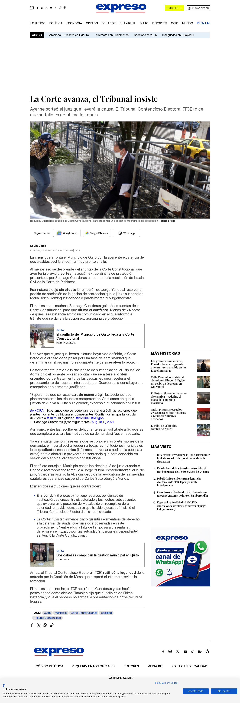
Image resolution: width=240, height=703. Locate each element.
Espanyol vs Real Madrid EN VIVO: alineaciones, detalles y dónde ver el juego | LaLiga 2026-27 (182, 505)
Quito (47, 613)
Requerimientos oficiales (93, 666)
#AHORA (37, 410)
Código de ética (49, 666)
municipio (61, 613)
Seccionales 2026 (145, 35)
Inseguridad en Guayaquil (178, 35)
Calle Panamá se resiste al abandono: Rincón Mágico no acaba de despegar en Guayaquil (168, 381)
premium (203, 23)
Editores (131, 666)
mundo (187, 23)
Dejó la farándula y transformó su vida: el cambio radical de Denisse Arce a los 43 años (183, 469)
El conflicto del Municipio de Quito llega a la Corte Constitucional (95, 336)
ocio (174, 23)
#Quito (52, 418)
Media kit (155, 666)
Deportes (159, 23)
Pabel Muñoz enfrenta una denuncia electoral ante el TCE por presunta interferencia (178, 482)
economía (74, 23)
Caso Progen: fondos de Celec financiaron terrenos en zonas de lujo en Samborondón (182, 493)
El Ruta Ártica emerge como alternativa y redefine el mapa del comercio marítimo (169, 398)
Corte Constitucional (84, 613)
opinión (92, 23)
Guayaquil (127, 23)
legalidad (106, 613)
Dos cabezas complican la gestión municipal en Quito (97, 555)
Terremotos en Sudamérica (111, 35)
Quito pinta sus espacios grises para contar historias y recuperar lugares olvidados (168, 414)
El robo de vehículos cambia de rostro (164, 427)
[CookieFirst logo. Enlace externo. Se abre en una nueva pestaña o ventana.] (4, 685)
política (56, 23)
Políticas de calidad (189, 666)
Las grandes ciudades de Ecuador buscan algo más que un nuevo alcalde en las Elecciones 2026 (168, 365)
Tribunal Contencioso (47, 617)
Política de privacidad (166, 683)
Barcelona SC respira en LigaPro (68, 35)
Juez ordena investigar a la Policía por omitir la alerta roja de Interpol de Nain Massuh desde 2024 (183, 458)
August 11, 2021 (103, 422)
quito (144, 23)
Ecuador (109, 23)
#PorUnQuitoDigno (90, 418)
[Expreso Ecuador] (59, 655)
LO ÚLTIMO (38, 23)
